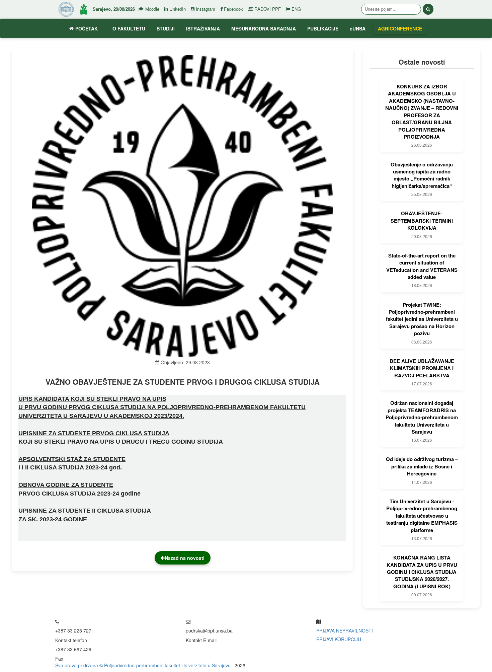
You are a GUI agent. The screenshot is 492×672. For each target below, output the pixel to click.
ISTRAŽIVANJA (203, 28)
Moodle (151, 9)
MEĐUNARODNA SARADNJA (263, 28)
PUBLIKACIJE (322, 28)
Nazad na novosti (184, 557)
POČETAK (86, 28)
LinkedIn (177, 9)
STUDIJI (166, 28)
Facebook (233, 9)
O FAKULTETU (128, 28)
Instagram (204, 9)
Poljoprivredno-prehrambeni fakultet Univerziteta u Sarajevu (168, 665)
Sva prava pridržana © (79, 665)
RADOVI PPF (267, 9)
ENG (295, 9)
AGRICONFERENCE (400, 28)
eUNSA (357, 28)
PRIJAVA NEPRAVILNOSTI (344, 630)
